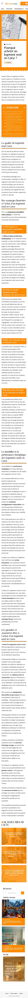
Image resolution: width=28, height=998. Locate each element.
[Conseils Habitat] (11, 3)
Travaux (8, 963)
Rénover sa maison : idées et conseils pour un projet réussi (13, 970)
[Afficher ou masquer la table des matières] (22, 108)
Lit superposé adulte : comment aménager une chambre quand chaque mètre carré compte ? (13, 949)
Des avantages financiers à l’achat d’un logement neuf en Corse (14, 114)
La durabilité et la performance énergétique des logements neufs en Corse (14, 130)
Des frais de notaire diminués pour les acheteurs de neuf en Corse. (15, 120)
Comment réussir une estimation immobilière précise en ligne (14, 833)
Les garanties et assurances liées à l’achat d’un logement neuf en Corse (14, 134)
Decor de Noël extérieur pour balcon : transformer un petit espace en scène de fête (13, 922)
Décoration (7, 919)
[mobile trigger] (3, 3)
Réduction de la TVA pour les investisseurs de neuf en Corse (14, 126)
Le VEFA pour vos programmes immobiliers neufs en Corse (14, 117)
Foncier (9, 62)
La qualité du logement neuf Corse (14, 111)
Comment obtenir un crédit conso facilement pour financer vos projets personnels (14, 853)
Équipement (8, 946)
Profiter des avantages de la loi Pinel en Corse (14, 123)
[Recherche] (23, 3)
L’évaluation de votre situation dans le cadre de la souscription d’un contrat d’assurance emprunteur (14, 871)
